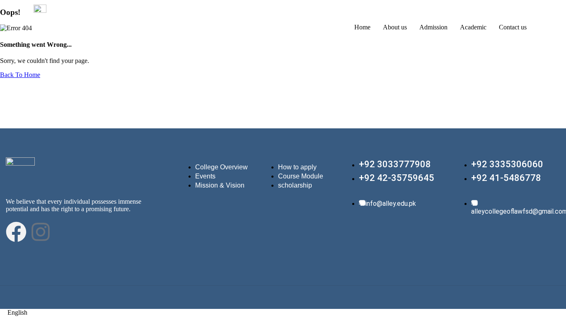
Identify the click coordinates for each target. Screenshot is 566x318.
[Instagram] (40, 232)
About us (395, 27)
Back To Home (20, 74)
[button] (283, 312)
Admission (433, 27)
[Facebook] (16, 232)
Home (362, 27)
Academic (473, 27)
